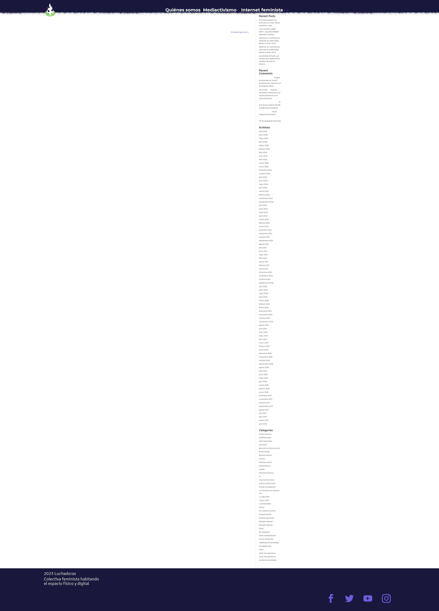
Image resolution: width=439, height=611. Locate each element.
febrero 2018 (264, 389)
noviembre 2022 (266, 198)
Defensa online (265, 462)
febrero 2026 (264, 149)
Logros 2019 (264, 500)
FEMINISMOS (264, 466)
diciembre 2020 (265, 272)
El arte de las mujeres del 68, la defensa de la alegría (270, 105)
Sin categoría (264, 532)
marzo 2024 (264, 191)
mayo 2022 (263, 212)
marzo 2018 (263, 385)
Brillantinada (264, 452)
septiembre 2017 (266, 406)
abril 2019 (263, 339)
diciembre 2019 (265, 311)
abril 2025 (263, 160)
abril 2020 (263, 297)
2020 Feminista (265, 441)
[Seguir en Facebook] (331, 598)
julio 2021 (263, 248)
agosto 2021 (264, 244)
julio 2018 (263, 371)
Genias (262, 469)
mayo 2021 (263, 255)
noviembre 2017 (265, 399)
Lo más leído (264, 497)
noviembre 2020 (266, 276)
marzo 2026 (264, 145)
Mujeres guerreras (266, 518)
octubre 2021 (264, 237)
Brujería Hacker (265, 455)
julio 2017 (263, 413)
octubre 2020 (264, 279)
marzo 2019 (263, 343)
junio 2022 (263, 209)
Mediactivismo (219, 10)
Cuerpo (262, 459)
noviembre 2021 (265, 234)
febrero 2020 (264, 304)
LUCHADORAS (265, 504)
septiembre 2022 (266, 202)
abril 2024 (263, 188)
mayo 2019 (263, 336)
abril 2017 (263, 417)
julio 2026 (263, 131)
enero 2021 (263, 269)
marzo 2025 (264, 163)
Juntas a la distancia (267, 487)
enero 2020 (264, 307)
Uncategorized (265, 546)
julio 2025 (263, 152)
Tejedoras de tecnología (269, 543)
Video (261, 550)
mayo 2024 (263, 184)
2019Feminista (265, 438)
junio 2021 (263, 251)
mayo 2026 (263, 138)
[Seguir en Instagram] (386, 598)
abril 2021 (263, 258)
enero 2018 (263, 392)
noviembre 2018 (265, 357)
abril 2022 (263, 216)
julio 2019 (263, 329)
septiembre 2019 (266, 322)
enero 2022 (264, 226)
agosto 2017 (264, 410)
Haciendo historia (266, 473)
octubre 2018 (264, 360)
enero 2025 (263, 167)
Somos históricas (266, 539)
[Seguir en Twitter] (349, 598)
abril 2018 (263, 382)
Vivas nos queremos (267, 553)
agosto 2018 (264, 367)
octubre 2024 (264, 174)
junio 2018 (263, 375)
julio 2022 (263, 205)
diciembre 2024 (265, 170)
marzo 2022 (264, 219)
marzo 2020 (264, 300)
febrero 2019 (264, 346)
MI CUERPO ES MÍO (267, 511)
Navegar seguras (266, 521)
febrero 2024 (264, 195)
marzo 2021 (263, 262)
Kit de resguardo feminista (270, 121)
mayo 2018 (263, 378)
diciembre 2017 (265, 396)
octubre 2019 (264, 318)
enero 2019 (263, 350)
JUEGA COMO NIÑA (267, 483)
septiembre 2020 (266, 283)
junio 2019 (263, 332)
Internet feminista (262, 10)
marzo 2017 (263, 420)
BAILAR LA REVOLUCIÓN (269, 448)
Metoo (261, 507)
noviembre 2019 (265, 315)
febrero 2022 (264, 223)
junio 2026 (263, 135)
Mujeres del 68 (265, 514)
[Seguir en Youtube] (368, 598)
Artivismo (263, 445)
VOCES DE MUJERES (267, 560)
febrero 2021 (264, 265)
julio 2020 (263, 286)
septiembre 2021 (266, 241)
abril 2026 (263, 142)
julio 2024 (263, 177)
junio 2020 (263, 290)
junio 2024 (263, 181)
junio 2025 (263, 156)
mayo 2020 (263, 293)
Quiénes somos (183, 10)
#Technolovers (265, 434)
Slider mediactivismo (267, 536)
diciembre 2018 (265, 353)
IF (260, 476)
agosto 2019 (264, 325)
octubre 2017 (264, 403)
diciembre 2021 (265, 230)
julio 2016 (263, 424)
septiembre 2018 (266, 364)
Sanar (261, 528)
